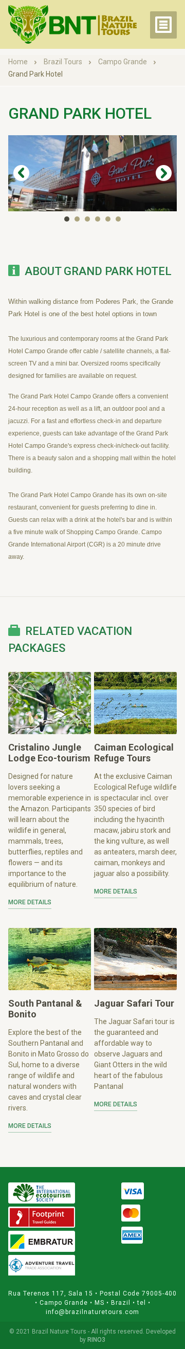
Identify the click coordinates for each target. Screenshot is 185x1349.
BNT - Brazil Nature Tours (72, 24)
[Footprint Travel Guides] (41, 1217)
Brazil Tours (64, 62)
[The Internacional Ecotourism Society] (41, 1193)
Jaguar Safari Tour (134, 1003)
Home (18, 62)
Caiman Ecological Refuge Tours (134, 752)
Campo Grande (123, 62)
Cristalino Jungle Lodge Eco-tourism (49, 752)
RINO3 (96, 1339)
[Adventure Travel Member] (41, 1265)
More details (29, 902)
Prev (21, 173)
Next (163, 173)
